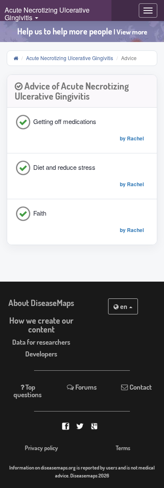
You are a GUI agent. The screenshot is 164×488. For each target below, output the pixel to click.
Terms (123, 447)
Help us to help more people (82, 31)
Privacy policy (41, 447)
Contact (140, 386)
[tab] (82, 91)
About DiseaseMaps (41, 303)
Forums (85, 386)
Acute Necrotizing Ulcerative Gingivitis (69, 57)
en (124, 306)
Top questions (27, 390)
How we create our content (41, 325)
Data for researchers (41, 342)
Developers (41, 353)
